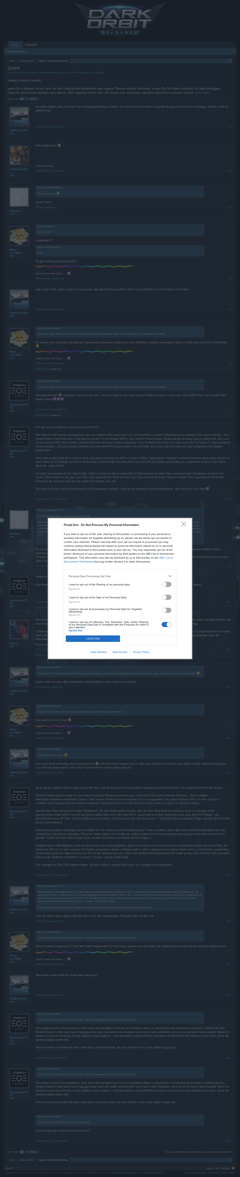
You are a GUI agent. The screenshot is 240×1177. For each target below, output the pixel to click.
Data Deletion (99, 651)
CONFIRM (93, 638)
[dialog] (120, 588)
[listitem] (120, 576)
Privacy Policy (141, 651)
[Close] (184, 525)
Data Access (120, 651)
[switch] (166, 584)
